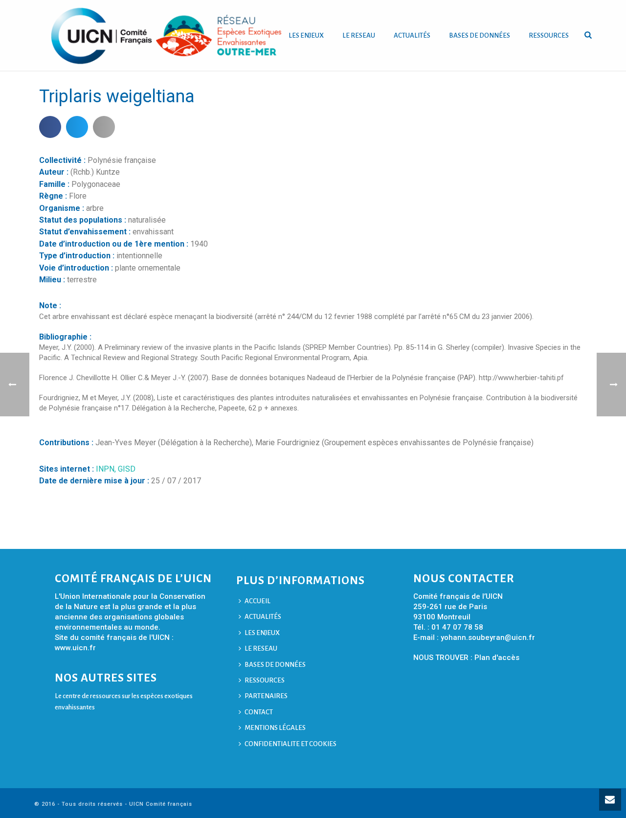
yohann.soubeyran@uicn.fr (488, 637)
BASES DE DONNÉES (479, 35)
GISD (126, 469)
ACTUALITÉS (412, 35)
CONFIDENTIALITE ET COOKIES (290, 744)
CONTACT (259, 712)
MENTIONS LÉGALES (275, 727)
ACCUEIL (257, 601)
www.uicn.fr (75, 647)
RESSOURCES (549, 35)
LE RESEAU (358, 35)
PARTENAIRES (266, 696)
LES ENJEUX (306, 35)
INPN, (107, 469)
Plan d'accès (496, 657)
